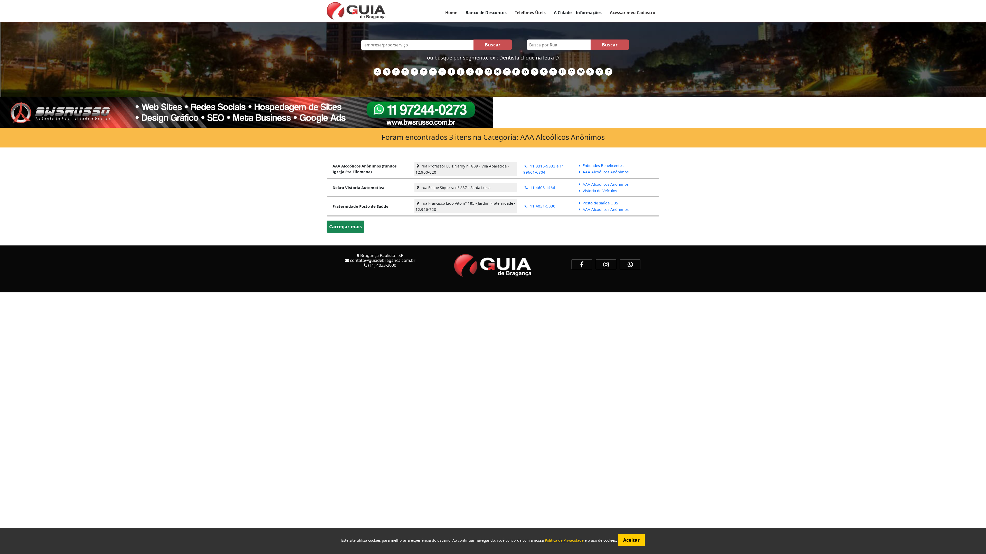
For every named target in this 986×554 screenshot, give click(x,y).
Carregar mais (345, 226)
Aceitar (631, 540)
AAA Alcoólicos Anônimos (605, 171)
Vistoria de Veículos (599, 190)
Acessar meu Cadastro (632, 12)
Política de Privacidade (564, 540)
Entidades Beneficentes (602, 165)
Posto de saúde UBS (600, 202)
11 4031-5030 (542, 206)
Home (451, 12)
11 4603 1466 (542, 187)
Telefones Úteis (530, 12)
